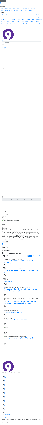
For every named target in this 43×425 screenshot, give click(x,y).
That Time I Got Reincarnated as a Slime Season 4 (22, 271)
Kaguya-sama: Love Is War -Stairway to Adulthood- (19, 339)
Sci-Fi (18, 21)
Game (7, 17)
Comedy (17, 14)
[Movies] (22, 104)
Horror (22, 17)
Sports (20, 23)
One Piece (8, 281)
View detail (5, 241)
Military (13, 19)
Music (18, 19)
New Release (24, 8)
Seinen (22, 21)
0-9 (5, 377)
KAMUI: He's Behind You (13, 312)
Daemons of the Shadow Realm (16, 320)
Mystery (23, 19)
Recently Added (4, 10)
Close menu (3, 0)
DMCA (5, 415)
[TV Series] (22, 140)
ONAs (25, 10)
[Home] (22, 68)
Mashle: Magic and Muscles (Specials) (18, 222)
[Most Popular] (22, 176)
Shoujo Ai (32, 21)
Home (2, 8)
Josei (30, 17)
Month (38, 255)
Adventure (7, 14)
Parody (28, 19)
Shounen (37, 21)
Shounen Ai (3, 23)
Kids (34, 17)
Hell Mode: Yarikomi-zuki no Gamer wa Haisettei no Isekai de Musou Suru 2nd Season (22, 302)
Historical (17, 17)
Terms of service (7, 414)
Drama (33, 14)
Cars (13, 14)
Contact (6, 417)
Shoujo (26, 21)
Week (34, 255)
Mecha (9, 19)
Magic (38, 17)
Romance (3, 21)
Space (15, 23)
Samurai (8, 21)
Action (2, 14)
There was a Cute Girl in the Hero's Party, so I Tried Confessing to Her (21, 290)
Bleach (6, 329)
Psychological (39, 19)
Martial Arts (3, 19)
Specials (30, 10)
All (4, 375)
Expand (5, 211)
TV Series (16, 10)
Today (29, 255)
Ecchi (37, 14)
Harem (11, 17)
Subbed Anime (8, 8)
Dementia (23, 14)
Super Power (26, 23)
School (13, 21)
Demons (28, 14)
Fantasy (2, 17)
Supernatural (33, 23)
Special (8, 199)
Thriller (39, 23)
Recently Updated (32, 8)
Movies (10, 10)
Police (33, 19)
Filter (3, 40)
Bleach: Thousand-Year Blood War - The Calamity (19, 262)
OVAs (21, 10)
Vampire (2, 25)
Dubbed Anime (16, 8)
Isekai (26, 17)
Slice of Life (9, 23)
